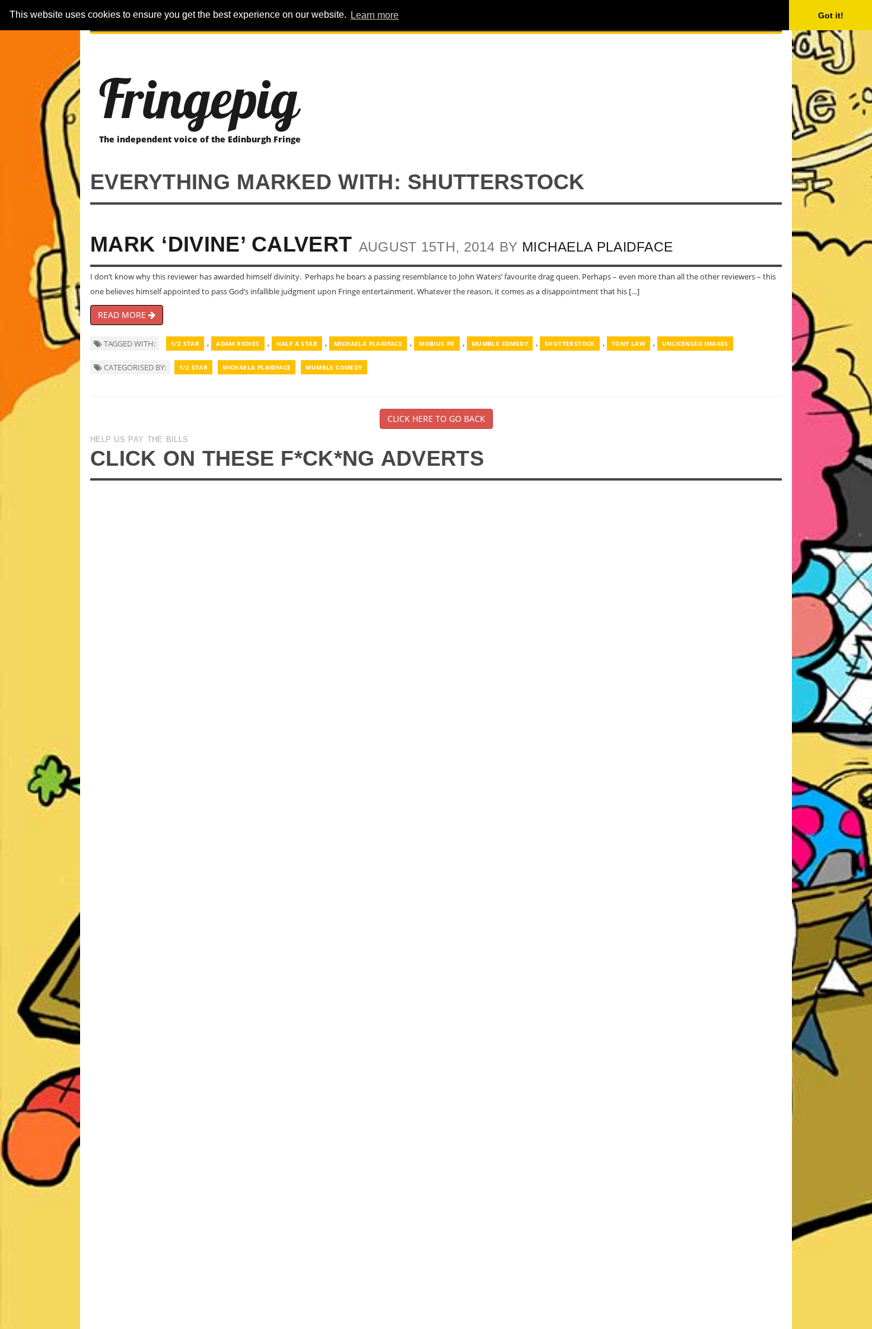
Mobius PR (437, 343)
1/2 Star (185, 343)
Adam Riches (237, 343)
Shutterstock (570, 343)
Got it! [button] (831, 15)
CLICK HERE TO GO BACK (436, 418)
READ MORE (123, 314)
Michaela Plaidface (597, 247)
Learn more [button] (375, 15)
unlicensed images (695, 343)
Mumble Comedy (500, 343)
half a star (296, 343)
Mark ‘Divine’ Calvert (221, 244)
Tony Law (628, 343)
